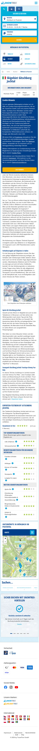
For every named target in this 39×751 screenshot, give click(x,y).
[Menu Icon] (36, 3)
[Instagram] (11, 687)
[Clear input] (35, 19)
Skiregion (27, 54)
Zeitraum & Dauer (12, 25)
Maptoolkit (25, 576)
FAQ (22, 735)
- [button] (5, 541)
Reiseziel (9, 18)
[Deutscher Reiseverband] (12, 652)
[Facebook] (5, 687)
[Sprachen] (5, 716)
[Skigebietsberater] (11, 9)
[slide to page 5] (25, 633)
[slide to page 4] (21, 633)
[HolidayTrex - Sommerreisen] (11, 704)
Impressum (12, 158)
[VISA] (22, 667)
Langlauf (27, 59)
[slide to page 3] (18, 633)
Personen (10, 32)
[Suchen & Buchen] (4, 9)
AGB (16, 735)
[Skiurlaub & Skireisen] (9, 3)
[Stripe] (7, 672)
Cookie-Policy (16, 153)
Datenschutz (18, 733)
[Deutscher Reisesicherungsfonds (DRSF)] (6, 653)
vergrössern (32, 532)
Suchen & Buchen (19, 14)
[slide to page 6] (28, 633)
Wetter (9, 64)
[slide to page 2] (15, 633)
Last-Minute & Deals (30, 64)
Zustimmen (19, 137)
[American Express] (30, 667)
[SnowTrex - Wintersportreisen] (10, 701)
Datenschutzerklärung (19, 162)
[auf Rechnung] (7, 667)
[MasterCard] (14, 667)
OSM (30, 576)
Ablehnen (31, 141)
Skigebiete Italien (17, 399)
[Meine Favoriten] (19, 9)
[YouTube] (16, 687)
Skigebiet (10, 59)
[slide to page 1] (11, 633)
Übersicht (10, 54)
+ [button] (5, 538)
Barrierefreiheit (30, 733)
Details (19, 624)
